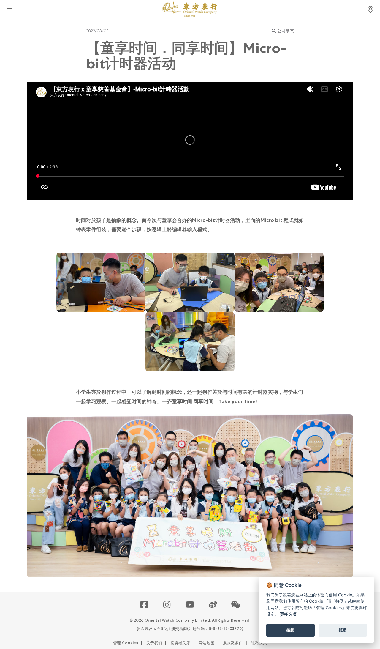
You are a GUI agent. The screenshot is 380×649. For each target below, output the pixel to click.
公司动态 (285, 31)
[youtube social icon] (190, 605)
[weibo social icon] (213, 605)
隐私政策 (259, 642)
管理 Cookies (125, 642)
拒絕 (342, 630)
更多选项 (288, 614)
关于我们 (154, 642)
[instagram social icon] (167, 605)
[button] (236, 605)
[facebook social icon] (144, 605)
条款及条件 (233, 642)
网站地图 (207, 642)
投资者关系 (180, 642)
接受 (290, 630)
